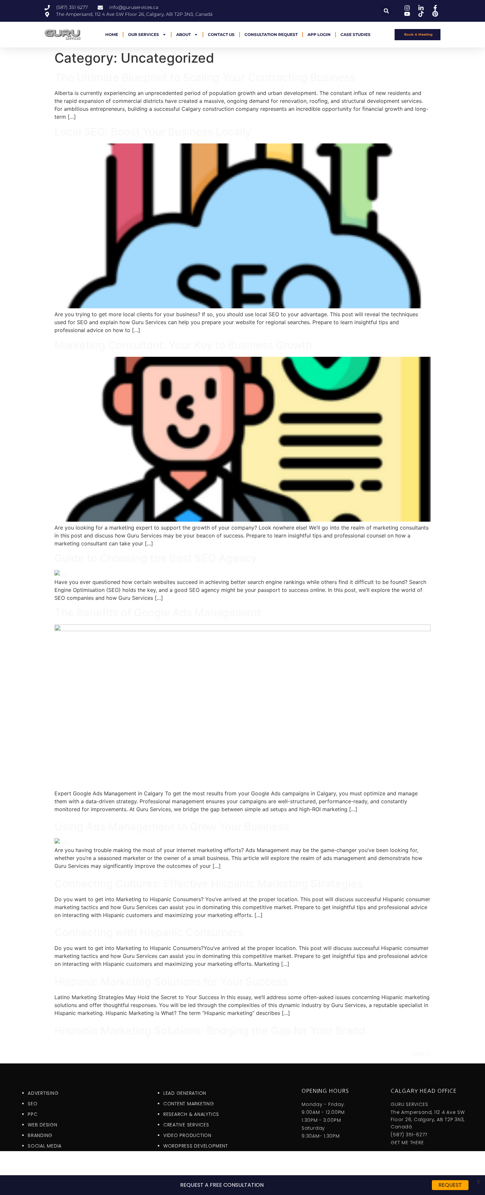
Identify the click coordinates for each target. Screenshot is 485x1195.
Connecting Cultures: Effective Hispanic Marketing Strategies (208, 883)
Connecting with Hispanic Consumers (148, 932)
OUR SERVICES (143, 34)
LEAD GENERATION (184, 1093)
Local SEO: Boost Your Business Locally (152, 131)
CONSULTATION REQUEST (271, 34)
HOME (111, 34)
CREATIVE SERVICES (186, 1124)
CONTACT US (221, 34)
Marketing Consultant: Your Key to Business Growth (183, 345)
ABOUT (183, 34)
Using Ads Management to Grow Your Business (171, 826)
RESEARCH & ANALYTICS (191, 1114)
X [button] (478, 1181)
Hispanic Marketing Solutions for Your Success (171, 981)
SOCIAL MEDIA (45, 1146)
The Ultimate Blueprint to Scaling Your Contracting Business (204, 77)
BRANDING (40, 1135)
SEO (32, 1103)
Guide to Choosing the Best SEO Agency (155, 558)
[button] (386, 11)
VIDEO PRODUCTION (187, 1135)
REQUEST (450, 1185)
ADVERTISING (43, 1093)
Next (421, 1053)
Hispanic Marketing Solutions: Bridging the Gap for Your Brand (209, 1030)
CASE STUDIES (355, 34)
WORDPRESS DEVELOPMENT (195, 1146)
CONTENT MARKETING (188, 1103)
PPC (32, 1114)
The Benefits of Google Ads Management (157, 612)
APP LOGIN (319, 34)
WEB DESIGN (42, 1124)
